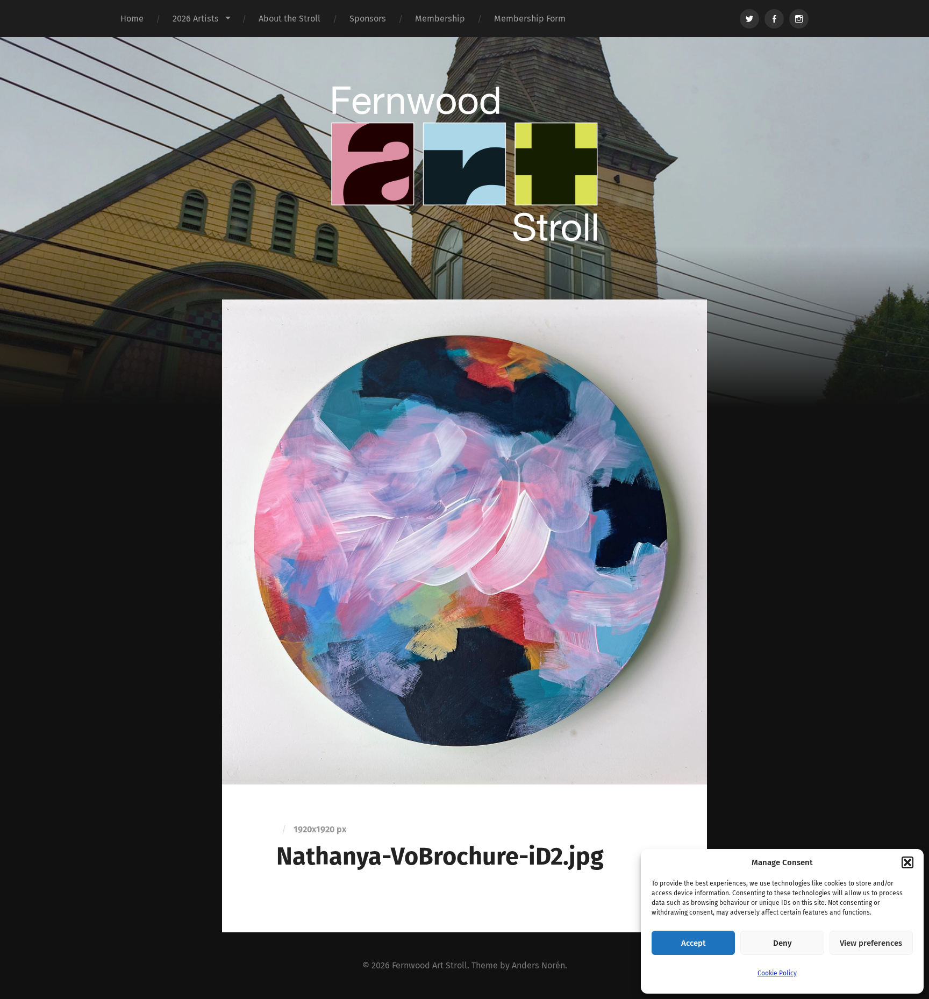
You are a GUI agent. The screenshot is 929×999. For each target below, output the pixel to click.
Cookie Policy (777, 973)
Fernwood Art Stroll (429, 965)
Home (132, 18)
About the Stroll (289, 18)
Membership (440, 18)
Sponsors (367, 18)
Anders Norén (538, 965)
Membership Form (530, 18)
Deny (782, 943)
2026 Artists (196, 18)
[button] (907, 862)
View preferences (871, 943)
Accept (693, 943)
